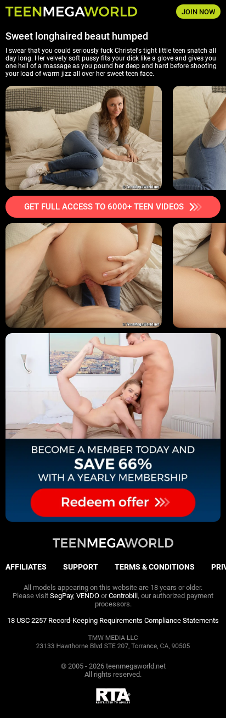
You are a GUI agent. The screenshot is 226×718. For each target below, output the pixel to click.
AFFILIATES (26, 566)
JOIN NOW (198, 12)
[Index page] (75, 11)
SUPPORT (80, 566)
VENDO (87, 596)
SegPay (61, 596)
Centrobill (123, 596)
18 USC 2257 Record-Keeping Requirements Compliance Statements (113, 620)
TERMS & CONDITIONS (155, 566)
